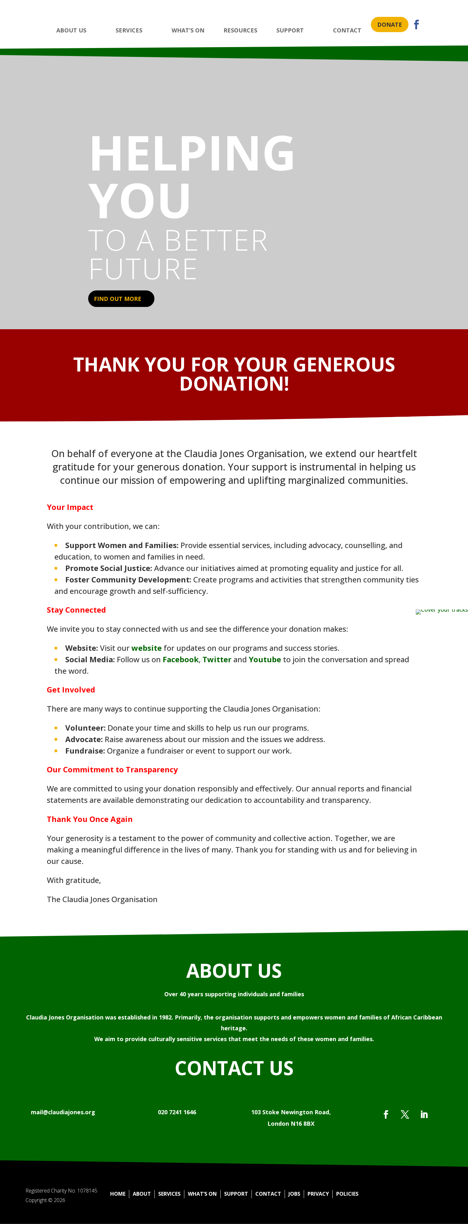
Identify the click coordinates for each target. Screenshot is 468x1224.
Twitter (216, 659)
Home (117, 1193)
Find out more (117, 299)
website (146, 648)
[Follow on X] (405, 1114)
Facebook (181, 659)
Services (169, 1193)
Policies (347, 1193)
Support (236, 1193)
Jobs (294, 1193)
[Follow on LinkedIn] (424, 1114)
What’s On (202, 1193)
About (142, 1193)
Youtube (265, 659)
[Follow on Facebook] (386, 1114)
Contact (268, 1193)
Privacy (318, 1193)
